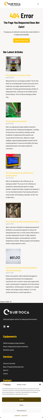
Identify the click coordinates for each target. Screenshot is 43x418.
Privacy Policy (25, 415)
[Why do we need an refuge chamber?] (13, 109)
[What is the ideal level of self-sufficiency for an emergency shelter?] (13, 161)
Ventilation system (8, 350)
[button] (40, 384)
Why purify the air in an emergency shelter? (18, 75)
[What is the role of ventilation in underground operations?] (13, 210)
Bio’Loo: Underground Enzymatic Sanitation (15, 346)
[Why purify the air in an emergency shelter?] (13, 63)
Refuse (21, 405)
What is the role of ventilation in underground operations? (22, 221)
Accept (21, 399)
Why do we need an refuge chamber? (16, 121)
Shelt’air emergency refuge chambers (14, 343)
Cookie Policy (17, 415)
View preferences (21, 410)
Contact (5, 374)
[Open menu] (38, 3)
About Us (5, 370)
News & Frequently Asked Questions (13, 367)
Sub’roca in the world (9, 363)
